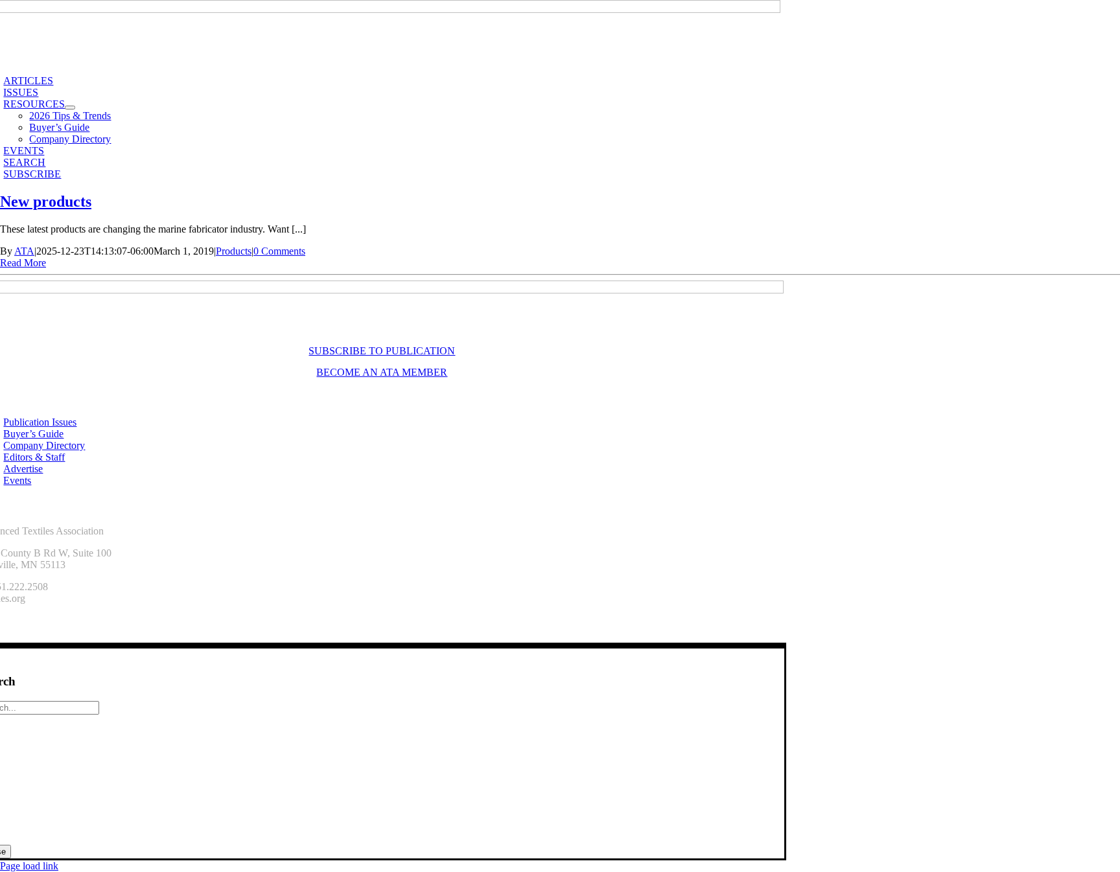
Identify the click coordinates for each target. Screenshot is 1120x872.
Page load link (29, 865)
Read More (23, 262)
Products (233, 251)
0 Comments (279, 251)
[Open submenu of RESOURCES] (70, 107)
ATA (24, 251)
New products (45, 201)
